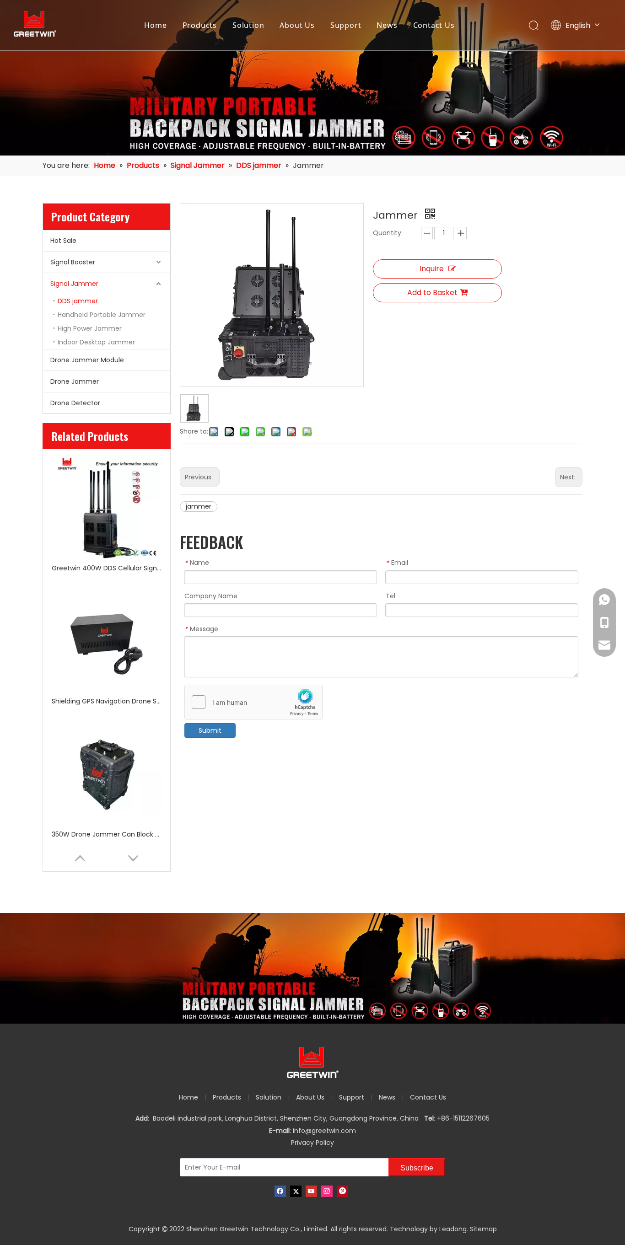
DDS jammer (78, 301)
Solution (248, 25)
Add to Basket (432, 292)
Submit (210, 730)
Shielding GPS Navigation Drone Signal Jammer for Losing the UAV (107, 701)
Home (155, 25)
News (387, 25)
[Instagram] (327, 1191)
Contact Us (434, 25)
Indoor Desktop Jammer (96, 342)
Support (345, 25)
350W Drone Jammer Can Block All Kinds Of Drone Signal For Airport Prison (107, 834)
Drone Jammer (74, 381)
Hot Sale (63, 240)
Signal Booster (72, 262)
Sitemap (483, 1229)
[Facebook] (280, 1191)
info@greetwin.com (324, 1130)
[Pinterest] (342, 1191)
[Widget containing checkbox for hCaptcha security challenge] (253, 702)
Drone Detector (75, 403)
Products (200, 25)
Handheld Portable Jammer (101, 314)
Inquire (432, 268)
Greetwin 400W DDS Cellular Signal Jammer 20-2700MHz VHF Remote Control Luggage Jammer (107, 568)
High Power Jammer (90, 328)
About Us (297, 25)
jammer (198, 506)
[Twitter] (296, 1191)
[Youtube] (311, 1191)
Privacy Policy (312, 1142)
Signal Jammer (74, 283)
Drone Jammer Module (87, 360)
